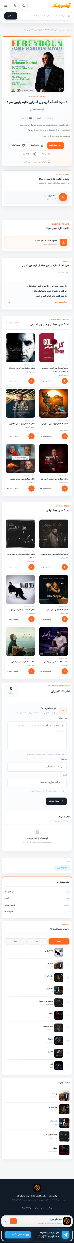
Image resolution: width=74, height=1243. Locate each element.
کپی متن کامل (63, 272)
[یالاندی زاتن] (20, 589)
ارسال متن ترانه (46, 153)
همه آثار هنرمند (13, 323)
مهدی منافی (64, 613)
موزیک (50, 1208)
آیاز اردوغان (64, 558)
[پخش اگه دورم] (31, 436)
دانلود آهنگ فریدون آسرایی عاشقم (22, 479)
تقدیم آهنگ (16, 145)
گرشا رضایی (31, 665)
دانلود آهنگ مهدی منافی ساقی (57, 609)
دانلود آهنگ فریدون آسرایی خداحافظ (22, 368)
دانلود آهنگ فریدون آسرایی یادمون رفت (54, 479)
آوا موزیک (69, 30)
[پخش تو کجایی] (31, 671)
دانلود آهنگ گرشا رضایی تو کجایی (23, 662)
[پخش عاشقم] (31, 488)
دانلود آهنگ (35, 145)
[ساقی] (53, 589)
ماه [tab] (37, 941)
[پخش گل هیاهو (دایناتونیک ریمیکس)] (65, 381)
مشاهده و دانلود (47, 381)
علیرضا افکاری (63, 482)
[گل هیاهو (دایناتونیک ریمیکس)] (53, 347)
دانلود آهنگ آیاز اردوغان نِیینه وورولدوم (54, 554)
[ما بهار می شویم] (53, 403)
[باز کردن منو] (5, 5)
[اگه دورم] (20, 403)
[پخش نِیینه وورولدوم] (65, 567)
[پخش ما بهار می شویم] (65, 436)
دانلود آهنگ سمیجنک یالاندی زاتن (23, 609)
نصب (13, 1221)
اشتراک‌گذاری (27, 153)
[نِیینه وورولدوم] (53, 534)
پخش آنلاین (53, 145)
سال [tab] (15, 941)
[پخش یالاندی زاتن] (31, 619)
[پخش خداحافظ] (31, 381)
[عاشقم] (20, 458)
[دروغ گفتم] (53, 641)
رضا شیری (65, 665)
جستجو (11, 16)
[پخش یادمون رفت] (65, 488)
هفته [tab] (59, 941)
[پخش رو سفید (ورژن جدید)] (31, 567)
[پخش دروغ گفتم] (65, 671)
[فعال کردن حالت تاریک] (24, 5)
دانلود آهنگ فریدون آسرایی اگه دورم (22, 423)
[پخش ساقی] (65, 619)
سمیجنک (32, 613)
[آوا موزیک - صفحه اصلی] (61, 5)
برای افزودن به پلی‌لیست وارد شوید (35, 162)
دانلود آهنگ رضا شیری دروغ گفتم (56, 662)
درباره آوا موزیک (27, 1208)
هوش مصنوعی (40, 1208)
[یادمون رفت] (53, 458)
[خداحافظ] (20, 347)
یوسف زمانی (31, 561)
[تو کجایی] (20, 641)
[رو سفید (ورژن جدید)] (20, 534)
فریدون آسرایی (59, 30)
